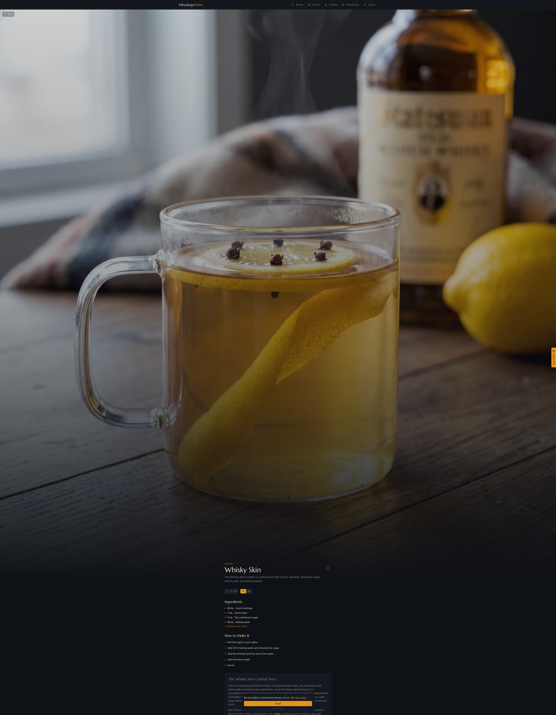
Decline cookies (278, 708)
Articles (316, 4)
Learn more (300, 697)
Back (10, 14)
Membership (353, 4)
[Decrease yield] (227, 591)
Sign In (371, 4)
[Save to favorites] (328, 568)
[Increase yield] (235, 591)
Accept (278, 703)
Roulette (333, 4)
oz (249, 591)
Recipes (299, 4)
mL (243, 591)
